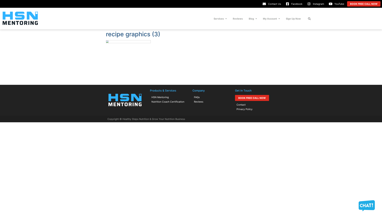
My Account (270, 18)
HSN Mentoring (160, 97)
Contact (241, 104)
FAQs (197, 97)
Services (219, 18)
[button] (309, 18)
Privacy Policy (244, 109)
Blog (251, 18)
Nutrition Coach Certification (167, 101)
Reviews (238, 18)
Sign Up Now (293, 18)
